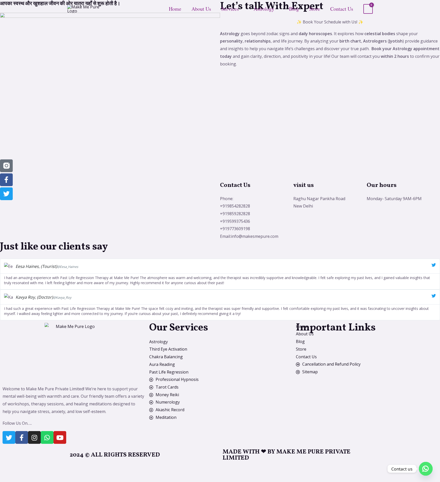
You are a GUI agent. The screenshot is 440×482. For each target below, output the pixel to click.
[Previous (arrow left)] (8, 478)
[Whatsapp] (47, 437)
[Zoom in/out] (8, 469)
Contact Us (341, 8)
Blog (294, 8)
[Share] (43, 469)
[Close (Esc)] (60, 469)
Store (314, 8)
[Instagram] (34, 437)
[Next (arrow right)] (25, 478)
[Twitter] (9, 437)
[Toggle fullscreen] (25, 469)
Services (230, 8)
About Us (201, 8)
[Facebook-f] (21, 437)
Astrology (264, 8)
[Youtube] (59, 437)
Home (175, 8)
